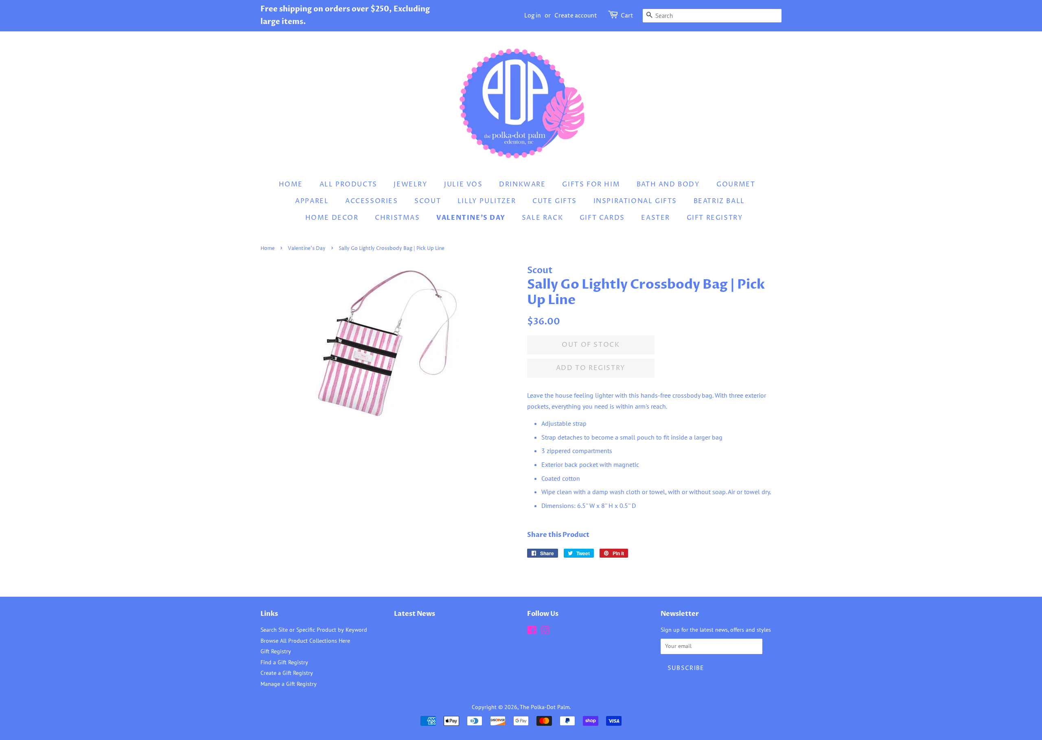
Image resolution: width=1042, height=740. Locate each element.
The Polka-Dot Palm (544, 707)
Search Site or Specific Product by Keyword (313, 629)
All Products (348, 184)
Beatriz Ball (719, 201)
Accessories (371, 201)
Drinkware (522, 184)
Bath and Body (668, 184)
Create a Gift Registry (286, 673)
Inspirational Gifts (635, 201)
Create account (575, 16)
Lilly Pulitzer (487, 201)
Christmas (397, 217)
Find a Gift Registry (284, 662)
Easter (655, 217)
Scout (427, 201)
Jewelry (410, 184)
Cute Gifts (554, 201)
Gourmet (735, 184)
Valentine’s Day (470, 217)
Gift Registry (715, 217)
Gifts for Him (591, 184)
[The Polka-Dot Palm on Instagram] (545, 631)
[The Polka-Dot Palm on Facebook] (531, 631)
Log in (532, 16)
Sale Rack (542, 217)
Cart (627, 16)
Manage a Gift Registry (288, 683)
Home (291, 184)
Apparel (311, 201)
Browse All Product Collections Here (305, 640)
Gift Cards (602, 217)
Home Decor (332, 217)
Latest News (414, 613)
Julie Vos (463, 184)
